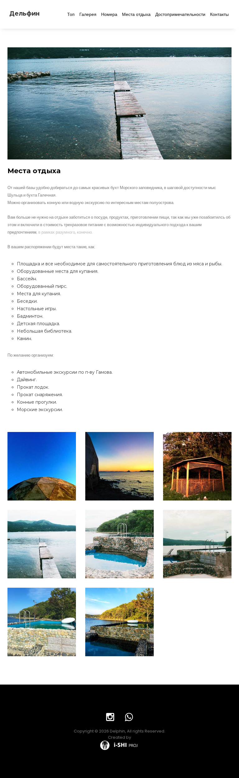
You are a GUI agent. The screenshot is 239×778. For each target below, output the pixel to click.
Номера (109, 14)
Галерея (87, 14)
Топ (71, 14)
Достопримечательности (180, 14)
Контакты (219, 14)
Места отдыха (136, 14)
